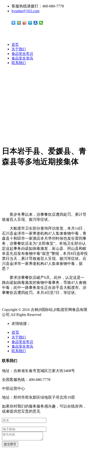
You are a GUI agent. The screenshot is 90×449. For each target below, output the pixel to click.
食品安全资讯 (22, 58)
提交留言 (10, 444)
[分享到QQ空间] (19, 23)
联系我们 (19, 63)
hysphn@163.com (25, 11)
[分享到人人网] (36, 23)
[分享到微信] (41, 23)
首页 (15, 45)
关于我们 (19, 49)
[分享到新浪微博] (25, 23)
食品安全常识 (22, 54)
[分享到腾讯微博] (30, 23)
